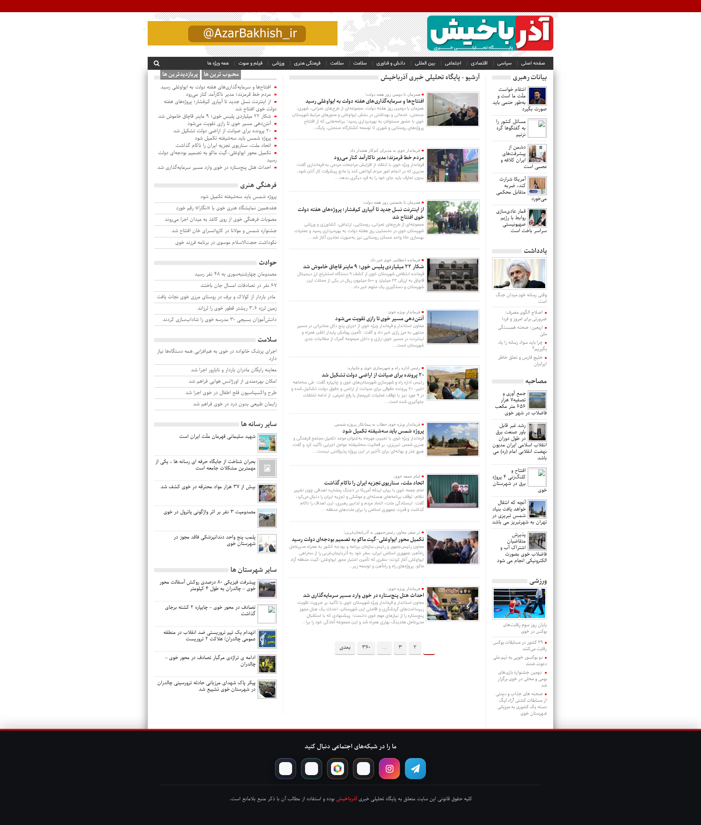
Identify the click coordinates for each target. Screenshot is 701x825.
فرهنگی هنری (307, 63)
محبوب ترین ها (221, 74)
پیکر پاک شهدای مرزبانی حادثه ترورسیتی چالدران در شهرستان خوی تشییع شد (206, 686)
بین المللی (425, 63)
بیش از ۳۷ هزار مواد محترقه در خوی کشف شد (208, 487)
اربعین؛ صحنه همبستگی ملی (522, 330)
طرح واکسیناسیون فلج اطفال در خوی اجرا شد (231, 393)
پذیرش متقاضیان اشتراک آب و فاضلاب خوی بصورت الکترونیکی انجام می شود (522, 547)
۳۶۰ (366, 647)
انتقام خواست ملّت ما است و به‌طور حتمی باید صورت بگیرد (519, 99)
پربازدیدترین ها (180, 74)
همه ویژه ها (218, 63)
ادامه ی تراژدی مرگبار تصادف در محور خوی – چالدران (210, 661)
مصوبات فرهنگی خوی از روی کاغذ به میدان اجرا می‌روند (221, 219)
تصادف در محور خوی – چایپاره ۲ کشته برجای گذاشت (210, 611)
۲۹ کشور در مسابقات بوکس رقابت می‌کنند (520, 645)
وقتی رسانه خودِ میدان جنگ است (521, 298)
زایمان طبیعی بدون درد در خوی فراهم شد (235, 404)
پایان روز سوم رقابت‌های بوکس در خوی (525, 628)
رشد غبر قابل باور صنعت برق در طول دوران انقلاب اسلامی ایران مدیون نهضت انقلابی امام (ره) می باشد (519, 442)
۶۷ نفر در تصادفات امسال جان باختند (238, 285)
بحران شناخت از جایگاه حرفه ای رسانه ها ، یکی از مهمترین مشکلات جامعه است (205, 465)
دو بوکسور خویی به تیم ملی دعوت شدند (520, 660)
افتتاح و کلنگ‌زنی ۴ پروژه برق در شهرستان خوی (519, 480)
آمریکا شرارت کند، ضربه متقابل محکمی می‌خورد (521, 189)
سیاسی (504, 63)
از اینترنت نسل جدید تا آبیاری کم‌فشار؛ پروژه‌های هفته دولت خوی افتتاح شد (361, 213)
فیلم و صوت (250, 63)
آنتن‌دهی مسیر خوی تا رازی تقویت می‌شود (379, 319)
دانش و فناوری (390, 63)
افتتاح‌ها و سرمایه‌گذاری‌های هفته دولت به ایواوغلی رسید (364, 101)
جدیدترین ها (260, 74)
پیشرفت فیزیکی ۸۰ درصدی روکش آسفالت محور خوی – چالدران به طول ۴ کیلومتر (207, 585)
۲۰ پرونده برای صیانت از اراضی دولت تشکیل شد (373, 375)
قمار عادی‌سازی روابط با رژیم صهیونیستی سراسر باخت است (521, 221)
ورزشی (278, 63)
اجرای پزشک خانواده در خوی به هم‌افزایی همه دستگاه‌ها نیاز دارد (217, 355)
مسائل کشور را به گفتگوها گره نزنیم (511, 128)
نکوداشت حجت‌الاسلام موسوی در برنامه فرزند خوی (226, 242)
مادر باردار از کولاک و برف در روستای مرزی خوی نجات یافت (217, 297)
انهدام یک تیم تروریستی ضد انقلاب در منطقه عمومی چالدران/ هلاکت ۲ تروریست (209, 636)
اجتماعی (453, 63)
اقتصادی (479, 63)
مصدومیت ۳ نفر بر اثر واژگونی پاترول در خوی (209, 512)
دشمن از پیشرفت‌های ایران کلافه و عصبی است (524, 157)
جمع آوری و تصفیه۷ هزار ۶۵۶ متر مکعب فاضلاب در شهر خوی (521, 403)
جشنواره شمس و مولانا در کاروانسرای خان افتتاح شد (224, 231)
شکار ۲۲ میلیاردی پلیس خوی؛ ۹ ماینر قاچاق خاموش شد (363, 267)
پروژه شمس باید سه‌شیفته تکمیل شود (383, 431)
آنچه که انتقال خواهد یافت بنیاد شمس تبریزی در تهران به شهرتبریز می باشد (519, 512)
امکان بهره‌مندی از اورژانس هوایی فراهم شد (233, 381)
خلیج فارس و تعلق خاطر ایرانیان (522, 360)
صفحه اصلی (533, 63)
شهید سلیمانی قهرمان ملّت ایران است (217, 436)
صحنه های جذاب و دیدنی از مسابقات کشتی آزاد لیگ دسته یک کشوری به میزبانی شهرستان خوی (521, 704)
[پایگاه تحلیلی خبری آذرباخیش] (490, 34)
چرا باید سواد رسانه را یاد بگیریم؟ (522, 345)
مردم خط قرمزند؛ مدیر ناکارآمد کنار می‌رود (379, 158)
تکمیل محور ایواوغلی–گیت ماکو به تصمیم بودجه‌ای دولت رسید (358, 539)
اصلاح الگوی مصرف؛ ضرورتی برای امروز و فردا (524, 315)
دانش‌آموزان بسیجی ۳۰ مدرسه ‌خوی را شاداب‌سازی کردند (220, 320)
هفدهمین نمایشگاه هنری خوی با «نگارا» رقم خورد (226, 208)
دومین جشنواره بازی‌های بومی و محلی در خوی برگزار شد (522, 679)
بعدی (345, 647)
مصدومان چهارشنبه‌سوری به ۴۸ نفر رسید (236, 274)
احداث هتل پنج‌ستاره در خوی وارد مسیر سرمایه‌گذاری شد (363, 595)
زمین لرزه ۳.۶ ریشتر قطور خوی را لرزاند (237, 308)
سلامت (360, 63)
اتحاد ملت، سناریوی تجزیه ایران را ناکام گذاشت (374, 483)
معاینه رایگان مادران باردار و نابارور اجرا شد (234, 370)
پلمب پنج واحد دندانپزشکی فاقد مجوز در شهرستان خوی (215, 540)
